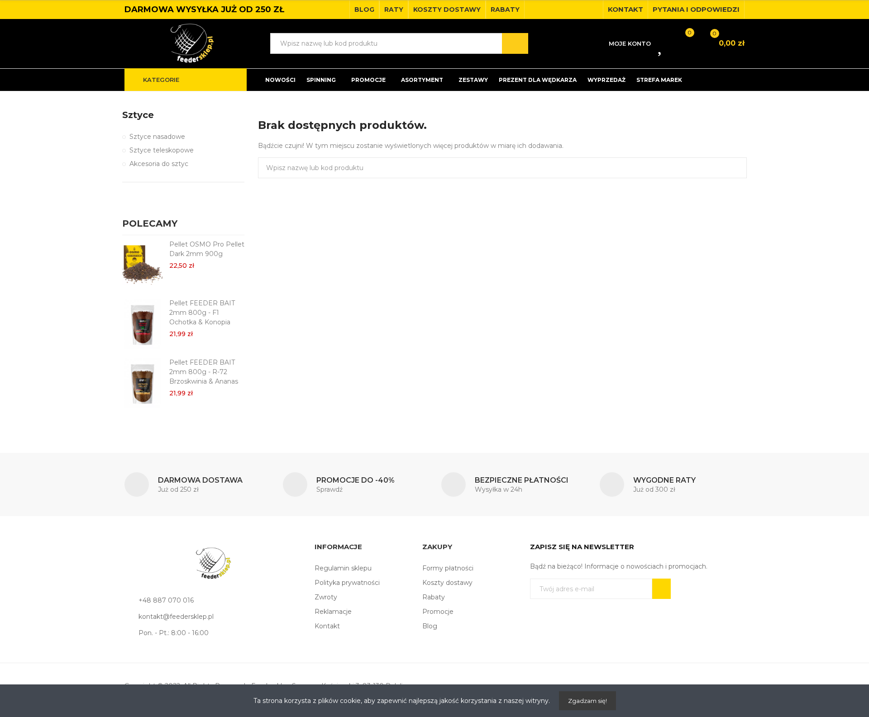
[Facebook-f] (579, 9)
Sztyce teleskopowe (161, 150)
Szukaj (515, 43)
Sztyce (138, 114)
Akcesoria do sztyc (158, 164)
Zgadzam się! (587, 700)
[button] (364, 9)
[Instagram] (593, 9)
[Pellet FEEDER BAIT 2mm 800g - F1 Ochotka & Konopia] (142, 323)
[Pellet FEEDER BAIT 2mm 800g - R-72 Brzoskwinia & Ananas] (142, 383)
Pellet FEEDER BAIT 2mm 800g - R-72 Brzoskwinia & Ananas (203, 371)
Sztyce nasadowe (157, 137)
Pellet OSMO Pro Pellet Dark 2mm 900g (206, 249)
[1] (661, 589)
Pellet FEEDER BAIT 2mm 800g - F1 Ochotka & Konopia (202, 312)
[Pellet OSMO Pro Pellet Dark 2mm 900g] (142, 265)
